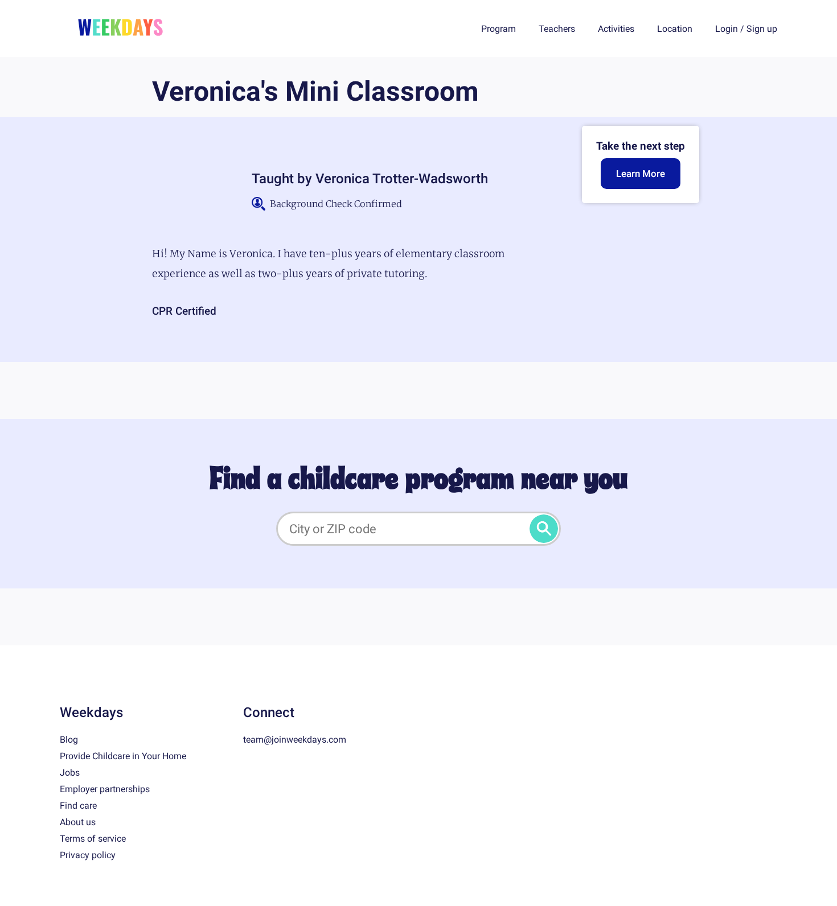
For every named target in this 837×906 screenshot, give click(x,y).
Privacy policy (88, 855)
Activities (616, 28)
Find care (78, 805)
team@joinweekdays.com (294, 739)
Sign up (761, 28)
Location (674, 28)
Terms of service (93, 838)
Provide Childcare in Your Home (123, 756)
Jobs (70, 772)
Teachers (557, 28)
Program (498, 28)
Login (726, 28)
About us (78, 822)
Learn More (640, 173)
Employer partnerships (105, 789)
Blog (69, 739)
